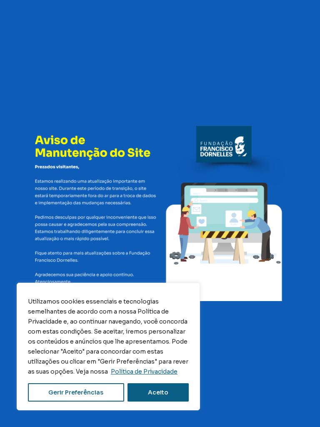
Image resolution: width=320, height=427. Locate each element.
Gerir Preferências (75, 392)
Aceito (158, 392)
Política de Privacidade (144, 371)
